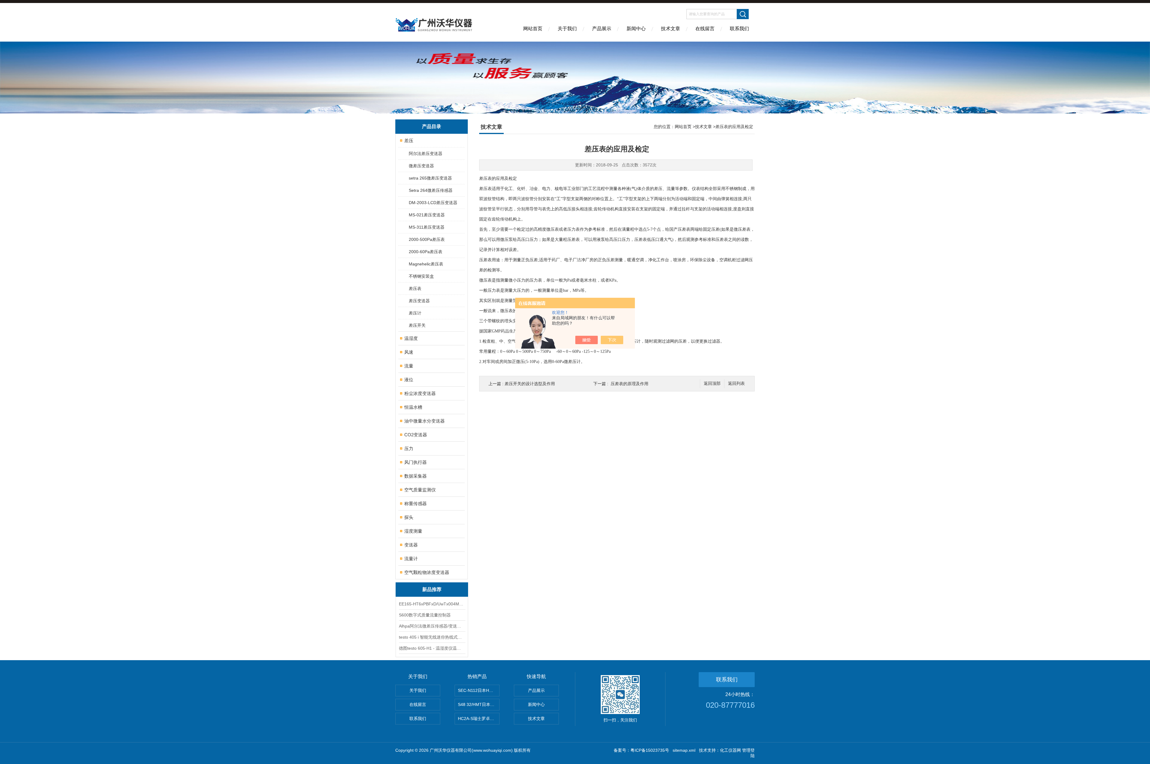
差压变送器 (419, 300)
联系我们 (739, 28)
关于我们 (567, 28)
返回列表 (736, 383)
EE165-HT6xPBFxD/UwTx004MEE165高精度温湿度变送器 (432, 604)
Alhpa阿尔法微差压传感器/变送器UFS (432, 626)
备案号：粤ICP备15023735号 (641, 750)
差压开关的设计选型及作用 (530, 383)
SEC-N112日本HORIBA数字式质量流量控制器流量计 (479, 690)
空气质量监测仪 (420, 489)
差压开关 (417, 325)
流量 (408, 365)
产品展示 (601, 28)
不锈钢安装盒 (421, 276)
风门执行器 (415, 462)
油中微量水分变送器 (424, 420)
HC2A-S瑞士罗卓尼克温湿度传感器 (479, 718)
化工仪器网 (730, 750)
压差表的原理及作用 (629, 383)
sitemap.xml (684, 750)
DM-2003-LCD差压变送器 (433, 202)
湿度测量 (413, 531)
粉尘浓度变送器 (420, 393)
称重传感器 (415, 503)
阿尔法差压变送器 (425, 153)
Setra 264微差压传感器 (431, 190)
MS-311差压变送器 (426, 227)
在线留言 (705, 28)
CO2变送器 (415, 434)
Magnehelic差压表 (426, 264)
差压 (408, 140)
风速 (408, 352)
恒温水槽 (413, 407)
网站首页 (532, 28)
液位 (408, 379)
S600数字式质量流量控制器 (425, 615)
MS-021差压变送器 (427, 214)
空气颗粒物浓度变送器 (426, 572)
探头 (408, 517)
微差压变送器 (421, 165)
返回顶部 (712, 383)
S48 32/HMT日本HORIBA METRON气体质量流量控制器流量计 (479, 704)
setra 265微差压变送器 (430, 178)
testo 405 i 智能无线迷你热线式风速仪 (432, 637)
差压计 (415, 313)
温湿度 (411, 338)
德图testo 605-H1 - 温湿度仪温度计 (432, 648)
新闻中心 (636, 28)
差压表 (415, 288)
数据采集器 (415, 476)
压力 (408, 448)
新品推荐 (431, 589)
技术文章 (670, 28)
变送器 (411, 544)
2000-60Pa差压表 (425, 251)
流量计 (411, 558)
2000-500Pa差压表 (427, 239)
